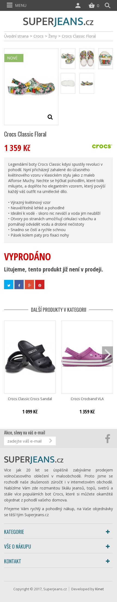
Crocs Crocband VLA (87, 399)
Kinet (99, 588)
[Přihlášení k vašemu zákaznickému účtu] (79, 5)
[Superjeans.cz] (58, 21)
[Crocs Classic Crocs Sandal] (30, 357)
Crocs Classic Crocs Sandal (30, 399)
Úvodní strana (16, 36)
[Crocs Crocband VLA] (87, 357)
